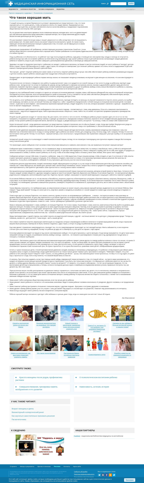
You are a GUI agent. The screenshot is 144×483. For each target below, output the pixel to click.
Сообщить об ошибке (80, 472)
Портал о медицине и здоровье (20, 13)
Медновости (13, 9)
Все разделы (130, 9)
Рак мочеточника (19, 419)
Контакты (67, 466)
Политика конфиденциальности (84, 474)
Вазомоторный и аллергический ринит (28, 412)
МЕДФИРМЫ (61, 9)
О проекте (13, 466)
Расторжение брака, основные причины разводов (71, 355)
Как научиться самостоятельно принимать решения (33, 416)
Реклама (57, 466)
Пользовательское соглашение (84, 477)
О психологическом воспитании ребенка (98, 377)
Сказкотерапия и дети (96, 354)
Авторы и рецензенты (27, 466)
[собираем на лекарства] (40, 447)
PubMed (77, 436)
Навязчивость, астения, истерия (94, 386)
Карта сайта (77, 466)
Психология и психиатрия (43, 13)
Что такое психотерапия (46, 353)
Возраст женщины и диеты (23, 409)
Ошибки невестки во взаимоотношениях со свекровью (122, 355)
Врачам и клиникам (44, 466)
